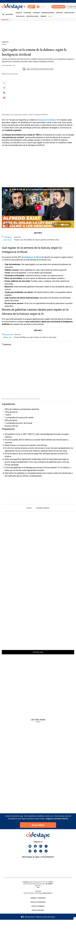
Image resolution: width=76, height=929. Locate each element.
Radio (50, 16)
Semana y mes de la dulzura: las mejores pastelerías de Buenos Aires (36, 240)
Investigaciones (32, 16)
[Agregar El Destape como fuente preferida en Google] (38, 69)
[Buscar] (24, 7)
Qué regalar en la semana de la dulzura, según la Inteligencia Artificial (25, 114)
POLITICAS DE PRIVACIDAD (38, 902)
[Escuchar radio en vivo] (42, 6)
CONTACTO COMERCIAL (38, 906)
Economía (27, 12)
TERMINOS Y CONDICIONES (38, 898)
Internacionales (48, 12)
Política (19, 12)
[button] (4, 83)
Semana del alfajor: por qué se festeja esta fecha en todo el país (35, 337)
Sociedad (36, 12)
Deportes (59, 12)
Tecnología (20, 16)
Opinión (43, 16)
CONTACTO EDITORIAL (38, 910)
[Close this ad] (74, 918)
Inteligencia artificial (42, 508)
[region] (38, 34)
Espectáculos (69, 12)
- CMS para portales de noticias (40, 917)
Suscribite (38, 825)
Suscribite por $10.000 (58, 7)
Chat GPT (29, 508)
